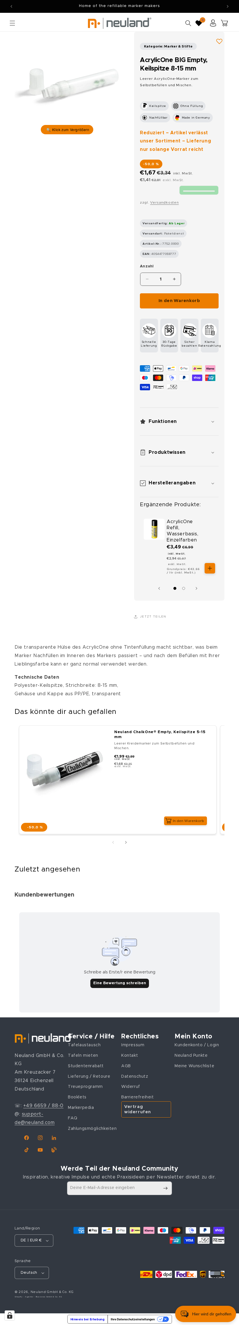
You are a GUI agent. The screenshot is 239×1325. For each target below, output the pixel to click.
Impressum (132, 1045)
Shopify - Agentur (24, 1297)
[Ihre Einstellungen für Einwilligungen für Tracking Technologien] (10, 1315)
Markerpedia (81, 1108)
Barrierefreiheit (137, 1097)
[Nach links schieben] (160, 588)
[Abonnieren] (165, 1188)
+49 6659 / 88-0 (43, 1105)
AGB (126, 1066)
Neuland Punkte (191, 1056)
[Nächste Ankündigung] (227, 6)
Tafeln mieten (83, 1056)
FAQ (73, 1118)
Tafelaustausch (84, 1045)
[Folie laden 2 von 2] (183, 588)
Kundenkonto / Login (197, 1045)
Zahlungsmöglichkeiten (92, 1129)
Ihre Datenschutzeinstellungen (133, 1319)
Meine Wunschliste (194, 1066)
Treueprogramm (85, 1087)
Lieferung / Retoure (89, 1077)
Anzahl (147, 266)
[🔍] (67, 84)
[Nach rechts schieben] (197, 588)
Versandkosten (164, 202)
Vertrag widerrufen (137, 1109)
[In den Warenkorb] (210, 568)
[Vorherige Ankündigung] (11, 6)
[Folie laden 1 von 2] (175, 588)
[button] (12, 23)
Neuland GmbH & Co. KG (52, 1292)
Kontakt (129, 1056)
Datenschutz (134, 1077)
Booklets (77, 1097)
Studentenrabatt (86, 1066)
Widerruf (130, 1087)
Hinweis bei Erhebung (88, 1319)
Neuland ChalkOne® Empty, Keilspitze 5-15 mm (159, 734)
